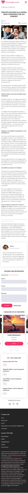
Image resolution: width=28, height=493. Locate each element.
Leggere (14, 340)
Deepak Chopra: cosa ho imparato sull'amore (13, 389)
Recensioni (4, 420)
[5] (18, 275)
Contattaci (4, 428)
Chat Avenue (4, 447)
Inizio (2, 418)
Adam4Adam (4, 436)
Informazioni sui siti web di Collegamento (12, 426)
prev (11, 350)
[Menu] (26, 2)
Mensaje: (4, 293)
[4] (16, 275)
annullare (17, 305)
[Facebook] (13, 403)
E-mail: (3, 286)
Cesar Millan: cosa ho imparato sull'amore (12, 379)
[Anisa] (5, 247)
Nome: (3, 278)
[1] (10, 275)
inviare (7, 305)
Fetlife (3, 439)
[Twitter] (17, 403)
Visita (14, 343)
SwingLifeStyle (5, 442)
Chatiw (3, 444)
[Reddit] (9, 403)
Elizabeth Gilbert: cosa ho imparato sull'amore (13, 370)
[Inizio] (10, 2)
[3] (14, 275)
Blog (4, 21)
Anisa (12, 246)
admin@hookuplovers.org (18, 457)
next (17, 350)
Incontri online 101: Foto (10, 361)
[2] (12, 275)
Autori (3, 423)
